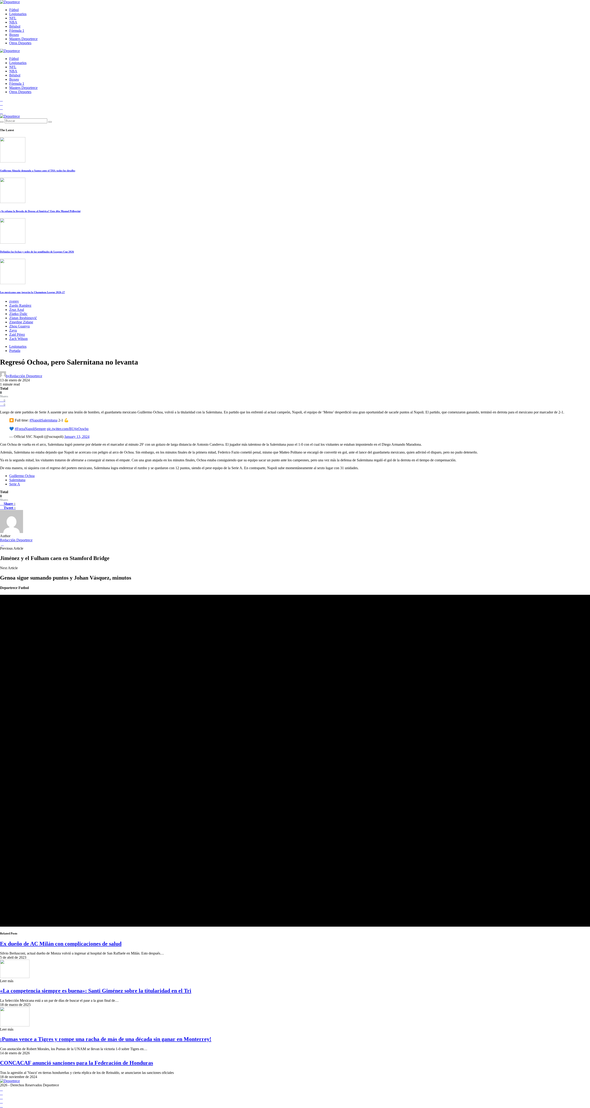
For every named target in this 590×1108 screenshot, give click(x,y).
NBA (13, 22)
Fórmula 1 (16, 30)
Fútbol (14, 10)
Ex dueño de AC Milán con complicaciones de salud (60, 944)
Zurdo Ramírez (20, 305)
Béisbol (14, 26)
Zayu (13, 330)
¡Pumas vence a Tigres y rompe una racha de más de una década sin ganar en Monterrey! (105, 1039)
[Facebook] (1, 100)
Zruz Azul (16, 310)
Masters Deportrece (23, 39)
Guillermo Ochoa (22, 476)
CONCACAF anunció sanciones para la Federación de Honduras (76, 1063)
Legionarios (18, 14)
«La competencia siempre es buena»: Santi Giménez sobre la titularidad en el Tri (95, 991)
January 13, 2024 (76, 437)
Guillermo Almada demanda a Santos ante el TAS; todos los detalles (37, 170)
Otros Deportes (20, 43)
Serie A (14, 484)
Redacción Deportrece (16, 540)
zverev (14, 301)
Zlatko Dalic (18, 314)
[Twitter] (1, 112)
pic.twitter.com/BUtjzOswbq (67, 429)
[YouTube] (1, 104)
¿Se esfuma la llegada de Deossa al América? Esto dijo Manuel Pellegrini (40, 211)
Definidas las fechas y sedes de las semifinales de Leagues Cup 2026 (37, 251)
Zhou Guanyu (19, 326)
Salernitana (17, 480)
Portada (14, 351)
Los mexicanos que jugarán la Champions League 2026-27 (32, 292)
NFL (12, 18)
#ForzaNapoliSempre (30, 429)
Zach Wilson (18, 339)
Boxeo (14, 35)
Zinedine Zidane (21, 322)
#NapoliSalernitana (43, 420)
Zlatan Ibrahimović (23, 318)
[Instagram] (1, 108)
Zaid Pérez (17, 334)
